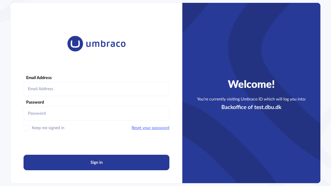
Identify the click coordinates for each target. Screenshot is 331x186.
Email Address (39, 78)
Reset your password (150, 128)
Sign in (97, 162)
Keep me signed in (48, 128)
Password (35, 102)
